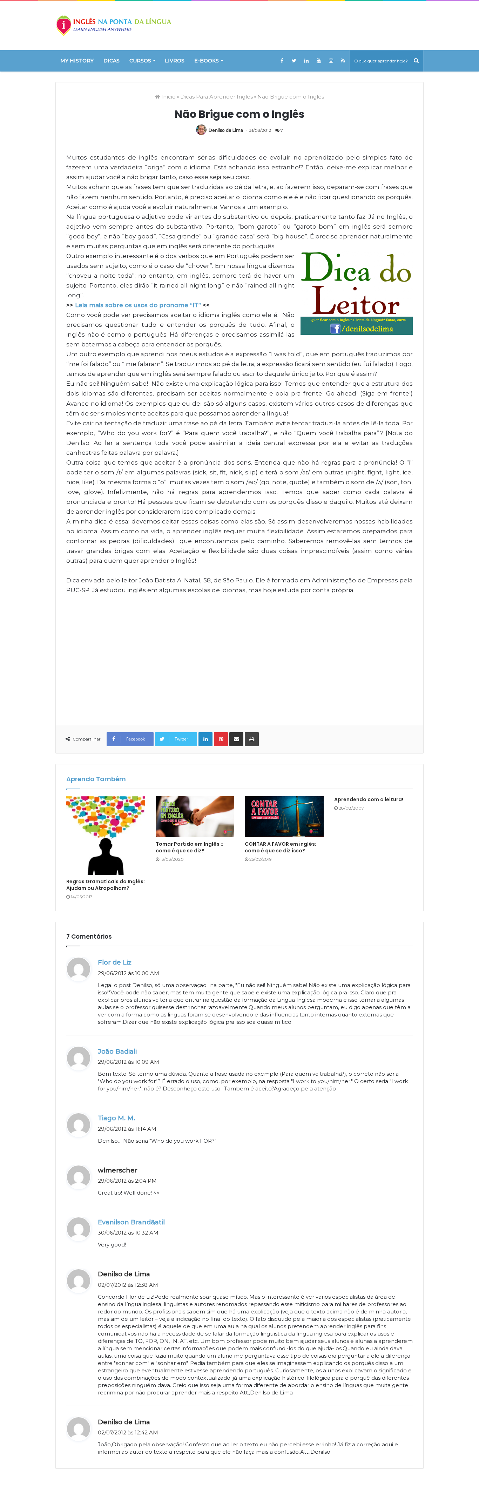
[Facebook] (282, 60)
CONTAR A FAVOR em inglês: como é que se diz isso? (280, 847)
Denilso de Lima (226, 130)
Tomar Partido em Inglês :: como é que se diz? (189, 847)
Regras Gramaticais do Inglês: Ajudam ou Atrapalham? (105, 885)
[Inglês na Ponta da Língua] (113, 25)
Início (168, 96)
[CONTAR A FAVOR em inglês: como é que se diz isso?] (284, 816)
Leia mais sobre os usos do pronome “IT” (138, 305)
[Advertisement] (239, 655)
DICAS (111, 61)
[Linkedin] (306, 60)
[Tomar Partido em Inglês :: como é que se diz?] (195, 816)
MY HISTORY (77, 61)
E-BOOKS (206, 61)
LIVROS (174, 61)
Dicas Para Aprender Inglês (216, 96)
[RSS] (343, 60)
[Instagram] (331, 60)
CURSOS (140, 61)
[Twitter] (294, 60)
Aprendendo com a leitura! (368, 799)
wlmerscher (117, 1170)
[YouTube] (318, 60)
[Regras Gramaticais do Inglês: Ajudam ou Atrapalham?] (105, 835)
